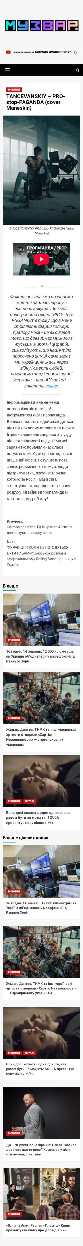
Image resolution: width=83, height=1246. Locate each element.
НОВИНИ (14, 89)
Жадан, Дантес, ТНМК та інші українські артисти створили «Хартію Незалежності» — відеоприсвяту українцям (41, 988)
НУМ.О (29, 801)
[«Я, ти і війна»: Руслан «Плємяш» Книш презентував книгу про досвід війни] (41, 1194)
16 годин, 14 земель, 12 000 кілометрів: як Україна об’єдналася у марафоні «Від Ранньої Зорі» (40, 656)
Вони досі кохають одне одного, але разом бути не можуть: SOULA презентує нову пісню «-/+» (38, 818)
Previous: (39, 527)
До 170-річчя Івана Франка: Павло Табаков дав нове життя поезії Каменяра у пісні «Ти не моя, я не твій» (41, 1149)
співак (52, 385)
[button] (7, 69)
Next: (41, 553)
